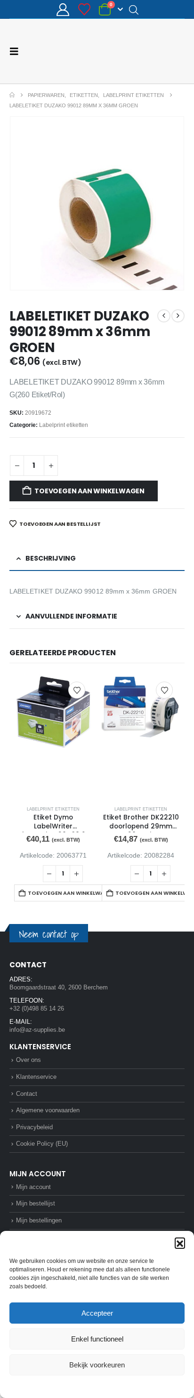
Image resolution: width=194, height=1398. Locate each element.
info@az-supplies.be (37, 1029)
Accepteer (97, 1313)
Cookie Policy (75, 1385)
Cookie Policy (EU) (42, 1143)
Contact (26, 1093)
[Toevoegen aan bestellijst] (76, 690)
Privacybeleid (114, 1385)
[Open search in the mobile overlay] (133, 9)
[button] (180, 1242)
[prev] (163, 315)
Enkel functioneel (97, 1339)
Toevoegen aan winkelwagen (89, 491)
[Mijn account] (63, 9)
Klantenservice (36, 1076)
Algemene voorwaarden (48, 1110)
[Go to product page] (53, 737)
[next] (178, 315)
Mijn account (33, 1186)
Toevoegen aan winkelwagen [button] (69, 893)
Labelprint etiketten (63, 425)
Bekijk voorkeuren (97, 1365)
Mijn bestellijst (35, 1203)
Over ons (28, 1059)
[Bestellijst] (84, 9)
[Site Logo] (149, 51)
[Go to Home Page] (12, 95)
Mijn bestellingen (39, 1220)
